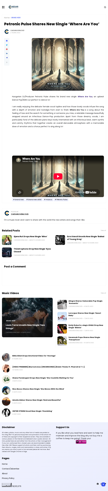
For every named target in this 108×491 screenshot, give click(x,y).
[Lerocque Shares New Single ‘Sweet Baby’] (62, 316)
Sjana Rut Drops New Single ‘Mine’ (30, 236)
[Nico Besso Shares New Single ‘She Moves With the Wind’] (6, 390)
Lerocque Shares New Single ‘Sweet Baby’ (84, 314)
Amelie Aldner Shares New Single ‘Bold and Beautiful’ (36, 400)
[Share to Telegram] (7, 57)
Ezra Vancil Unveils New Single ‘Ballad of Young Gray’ (85, 238)
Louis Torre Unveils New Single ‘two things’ (25, 327)
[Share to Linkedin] (7, 53)
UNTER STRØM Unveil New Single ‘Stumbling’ (32, 411)
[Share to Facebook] (7, 41)
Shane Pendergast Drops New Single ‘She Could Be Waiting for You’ (43, 378)
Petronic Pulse (62, 200)
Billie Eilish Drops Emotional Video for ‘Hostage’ (34, 356)
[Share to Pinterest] (7, 49)
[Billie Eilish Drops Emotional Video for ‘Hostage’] (6, 357)
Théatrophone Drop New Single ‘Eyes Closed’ (32, 250)
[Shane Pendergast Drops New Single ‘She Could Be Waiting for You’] (6, 379)
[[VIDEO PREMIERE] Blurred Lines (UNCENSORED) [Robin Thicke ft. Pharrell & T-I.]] (6, 368)
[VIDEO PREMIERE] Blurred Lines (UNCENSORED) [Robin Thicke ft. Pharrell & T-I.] (48, 367)
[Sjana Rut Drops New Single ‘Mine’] (7, 240)
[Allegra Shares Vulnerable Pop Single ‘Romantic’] (62, 304)
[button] (7, 62)
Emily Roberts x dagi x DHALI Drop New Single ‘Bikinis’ (85, 326)
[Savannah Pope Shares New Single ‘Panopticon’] (62, 341)
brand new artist (34, 200)
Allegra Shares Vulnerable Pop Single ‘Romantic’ (85, 302)
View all (103, 230)
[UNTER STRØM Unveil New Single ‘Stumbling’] (6, 412)
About (5, 473)
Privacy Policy (8, 478)
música (49, 200)
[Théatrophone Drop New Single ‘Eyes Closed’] (7, 252)
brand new (16, 18)
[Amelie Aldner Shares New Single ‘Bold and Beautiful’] (6, 401)
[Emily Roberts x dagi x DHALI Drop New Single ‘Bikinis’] (62, 329)
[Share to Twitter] (7, 45)
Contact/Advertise (10, 468)
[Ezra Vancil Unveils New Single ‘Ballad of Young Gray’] (60, 240)
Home (7, 17)
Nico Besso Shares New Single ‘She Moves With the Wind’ (38, 389)
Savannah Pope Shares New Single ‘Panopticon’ (84, 338)
